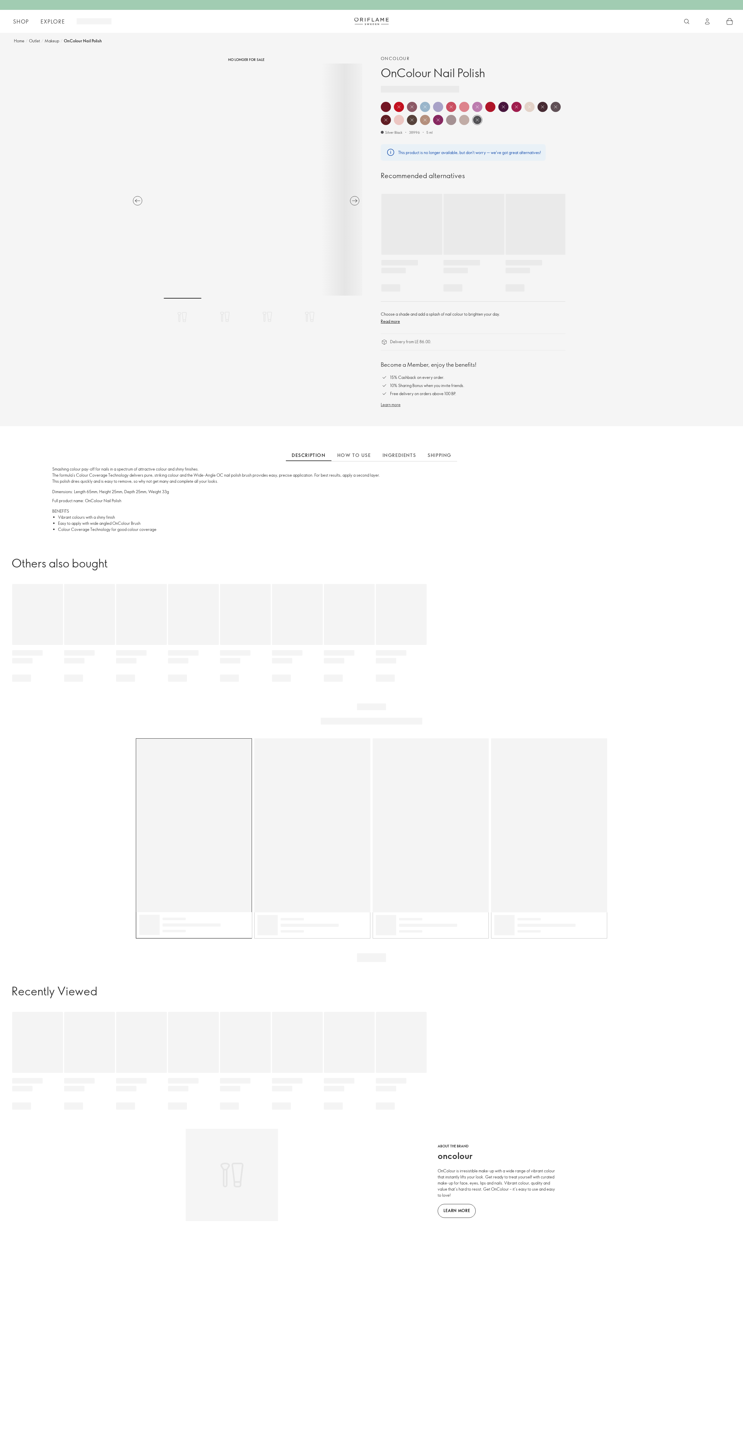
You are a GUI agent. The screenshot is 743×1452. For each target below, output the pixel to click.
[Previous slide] (137, 200)
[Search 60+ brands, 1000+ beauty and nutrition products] (686, 21)
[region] (246, 180)
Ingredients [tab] (399, 455)
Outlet (34, 41)
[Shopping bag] (730, 21)
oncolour (395, 58)
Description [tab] (309, 455)
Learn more (391, 404)
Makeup (52, 41)
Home (19, 41)
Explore (53, 21)
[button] (386, 107)
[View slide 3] (267, 317)
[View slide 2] (225, 317)
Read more (390, 321)
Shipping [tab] (439, 455)
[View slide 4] (310, 317)
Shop (21, 21)
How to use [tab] (354, 455)
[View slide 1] (182, 317)
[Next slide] (354, 200)
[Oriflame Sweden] (371, 21)
